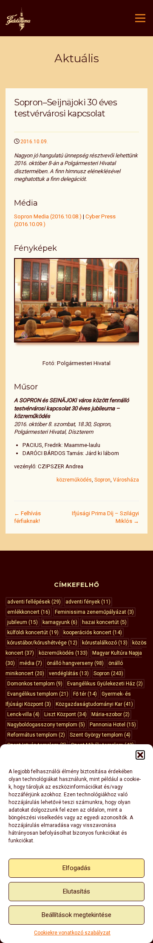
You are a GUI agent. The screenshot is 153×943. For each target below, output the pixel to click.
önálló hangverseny (75, 663)
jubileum (22, 622)
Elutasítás (76, 891)
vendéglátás (69, 673)
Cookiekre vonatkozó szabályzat (72, 933)
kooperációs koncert (92, 632)
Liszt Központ (65, 714)
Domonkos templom (34, 684)
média (31, 663)
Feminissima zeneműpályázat (94, 612)
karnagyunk (59, 622)
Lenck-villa (23, 714)
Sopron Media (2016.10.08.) (48, 216)
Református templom (36, 735)
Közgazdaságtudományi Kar (94, 704)
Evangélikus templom (37, 694)
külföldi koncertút (33, 632)
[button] (140, 755)
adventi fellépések (34, 602)
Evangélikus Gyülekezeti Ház (105, 684)
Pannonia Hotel (113, 725)
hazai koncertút (104, 622)
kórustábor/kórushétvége (42, 643)
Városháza (126, 480)
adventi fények (87, 602)
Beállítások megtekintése (76, 915)
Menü (139, 18)
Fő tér (85, 694)
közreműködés (74, 480)
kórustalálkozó (105, 643)
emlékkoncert (28, 612)
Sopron (102, 480)
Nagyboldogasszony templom (46, 725)
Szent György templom (100, 735)
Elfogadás (76, 868)
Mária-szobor (110, 714)
